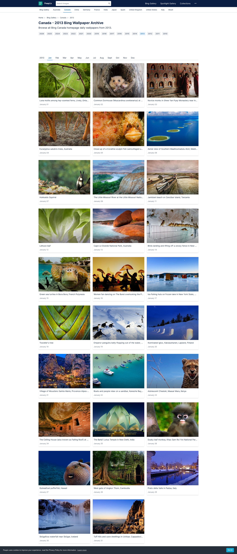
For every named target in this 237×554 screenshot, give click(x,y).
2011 (158, 34)
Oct (117, 58)
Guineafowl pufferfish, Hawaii (53, 488)
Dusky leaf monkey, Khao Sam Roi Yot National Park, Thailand (173, 439)
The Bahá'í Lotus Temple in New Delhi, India (114, 439)
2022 (73, 34)
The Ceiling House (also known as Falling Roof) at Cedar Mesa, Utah (64, 439)
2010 (165, 34)
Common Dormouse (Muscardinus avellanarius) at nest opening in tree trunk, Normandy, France (118, 100)
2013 (142, 34)
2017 (112, 34)
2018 (104, 34)
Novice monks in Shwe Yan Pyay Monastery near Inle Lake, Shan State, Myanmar (173, 100)
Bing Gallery (150, 3)
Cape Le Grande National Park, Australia (112, 246)
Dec (133, 58)
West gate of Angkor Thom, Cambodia (112, 488)
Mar (64, 58)
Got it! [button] (230, 550)
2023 (65, 34)
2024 (57, 34)
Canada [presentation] (67, 10)
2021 (81, 34)
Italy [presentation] (163, 10)
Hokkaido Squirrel (48, 197)
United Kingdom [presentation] (135, 10)
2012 (150, 34)
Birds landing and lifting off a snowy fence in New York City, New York (173, 246)
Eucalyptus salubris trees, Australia (56, 149)
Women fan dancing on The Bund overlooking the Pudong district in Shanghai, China (118, 294)
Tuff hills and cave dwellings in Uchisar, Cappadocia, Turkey (118, 536)
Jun (87, 58)
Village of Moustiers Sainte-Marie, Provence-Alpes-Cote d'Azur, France (64, 391)
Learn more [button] (82, 550)
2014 (135, 34)
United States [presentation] (151, 10)
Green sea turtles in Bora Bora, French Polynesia (62, 294)
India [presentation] (106, 10)
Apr (72, 58)
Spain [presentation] (123, 10)
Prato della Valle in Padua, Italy (162, 488)
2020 (89, 34)
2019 (97, 34)
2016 (119, 34)
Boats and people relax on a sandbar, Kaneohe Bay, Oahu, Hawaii (118, 391)
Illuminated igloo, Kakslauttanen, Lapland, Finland (171, 343)
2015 (127, 34)
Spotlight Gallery (168, 3)
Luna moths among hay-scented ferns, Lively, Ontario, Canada (64, 100)
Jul (94, 58)
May (80, 58)
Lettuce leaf (45, 246)
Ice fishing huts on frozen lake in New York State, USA (173, 294)
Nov (125, 58)
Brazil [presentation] (170, 10)
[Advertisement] (118, 44)
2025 (49, 34)
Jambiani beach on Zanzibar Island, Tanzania (169, 197)
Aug (102, 58)
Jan (50, 58)
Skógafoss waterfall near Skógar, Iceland (59, 536)
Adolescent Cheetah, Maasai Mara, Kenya (167, 391)
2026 (42, 34)
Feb (57, 58)
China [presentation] (76, 10)
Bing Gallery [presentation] (44, 10)
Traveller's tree (46, 343)
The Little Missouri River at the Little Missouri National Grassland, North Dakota (118, 197)
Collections (185, 3)
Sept (110, 58)
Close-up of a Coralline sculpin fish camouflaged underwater (118, 149)
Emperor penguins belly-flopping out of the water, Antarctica (118, 343)
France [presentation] (97, 10)
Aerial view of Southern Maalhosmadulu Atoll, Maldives (173, 149)
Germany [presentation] (86, 10)
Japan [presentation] (114, 10)
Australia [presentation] (56, 10)
